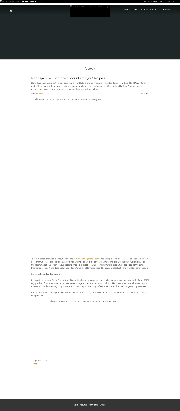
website (103, 405)
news (76, 405)
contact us (93, 405)
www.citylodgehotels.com (87, 258)
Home (127, 9)
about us (83, 405)
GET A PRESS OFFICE (150, 1)
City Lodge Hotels (43, 93)
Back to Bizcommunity (167, 1)
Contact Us (155, 9)
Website (166, 9)
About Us (143, 9)
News (134, 9)
